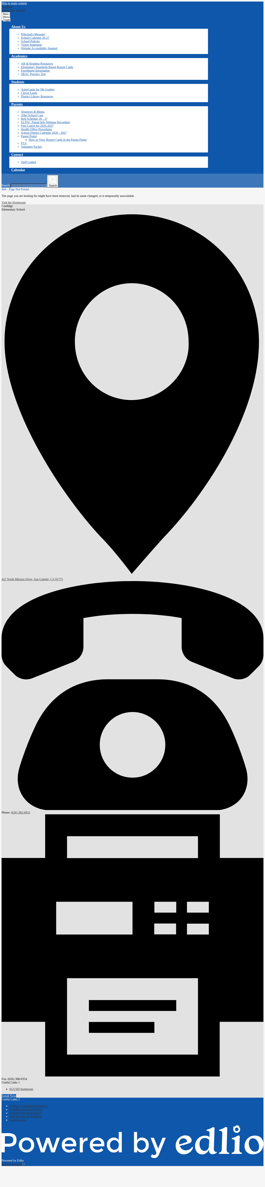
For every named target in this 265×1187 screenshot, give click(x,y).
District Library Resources (37, 96)
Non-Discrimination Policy (25, 1109)
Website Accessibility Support (39, 48)
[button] (18, 27)
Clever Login (29, 93)
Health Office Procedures (36, 129)
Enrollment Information (35, 70)
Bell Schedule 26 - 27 (34, 118)
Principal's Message (33, 34)
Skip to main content (14, 3)
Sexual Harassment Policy (25, 1113)
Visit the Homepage (14, 202)
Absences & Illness (32, 111)
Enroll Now (9, 1095)
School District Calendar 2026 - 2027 (44, 132)
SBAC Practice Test (33, 74)
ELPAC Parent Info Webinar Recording (45, 122)
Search (6, 185)
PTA (24, 143)
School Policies (30, 41)
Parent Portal (29, 136)
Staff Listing (28, 162)
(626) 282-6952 (20, 812)
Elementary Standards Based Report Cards (47, 67)
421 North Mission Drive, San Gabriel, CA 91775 (32, 579)
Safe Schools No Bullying (25, 1116)
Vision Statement (31, 44)
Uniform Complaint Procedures (28, 1106)
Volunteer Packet (31, 146)
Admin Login (17, 1120)
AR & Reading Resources (37, 63)
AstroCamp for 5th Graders (38, 89)
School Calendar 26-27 (35, 37)
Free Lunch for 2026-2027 (37, 125)
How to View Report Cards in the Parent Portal (58, 139)
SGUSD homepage (21, 1089)
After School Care (32, 115)
